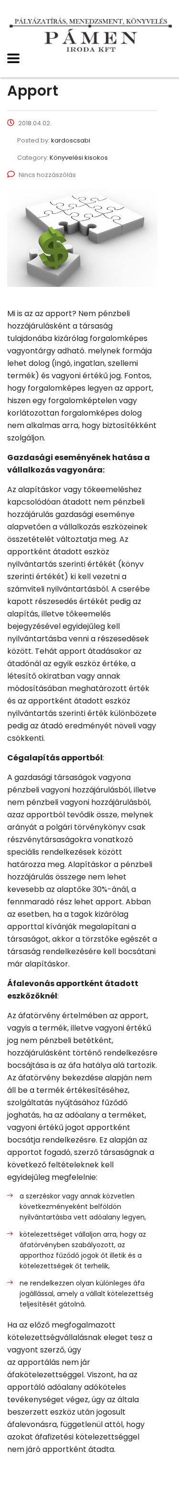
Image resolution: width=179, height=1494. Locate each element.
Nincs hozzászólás (47, 174)
